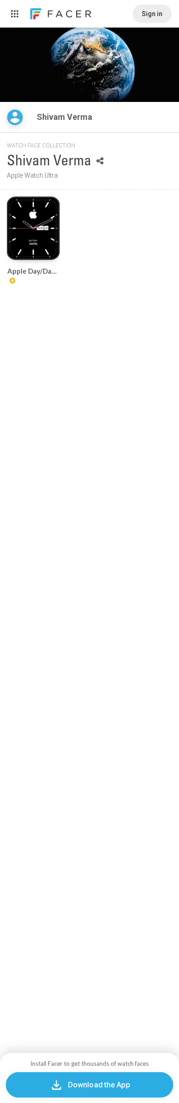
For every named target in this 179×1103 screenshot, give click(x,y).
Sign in (152, 13)
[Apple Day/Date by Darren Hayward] (33, 228)
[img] (15, 117)
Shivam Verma (65, 117)
